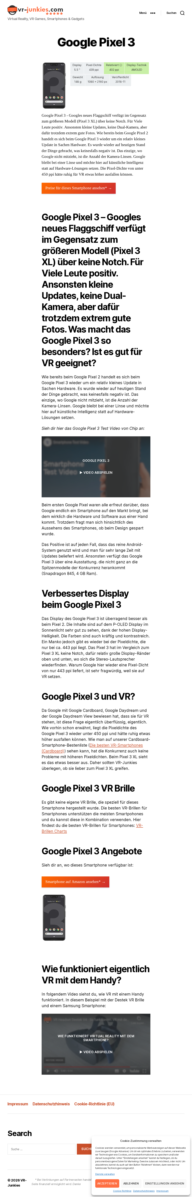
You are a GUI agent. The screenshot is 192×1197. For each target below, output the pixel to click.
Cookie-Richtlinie (122, 1191)
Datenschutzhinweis (143, 1191)
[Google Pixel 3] (54, 85)
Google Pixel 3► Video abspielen (96, 466)
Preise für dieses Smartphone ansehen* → (78, 188)
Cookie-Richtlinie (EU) (94, 1104)
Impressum (162, 1191)
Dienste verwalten (105, 1174)
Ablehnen (131, 1183)
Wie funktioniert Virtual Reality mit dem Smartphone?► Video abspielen (96, 1044)
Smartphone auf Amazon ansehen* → (75, 881)
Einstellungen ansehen (164, 1183)
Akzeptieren (107, 1183)
